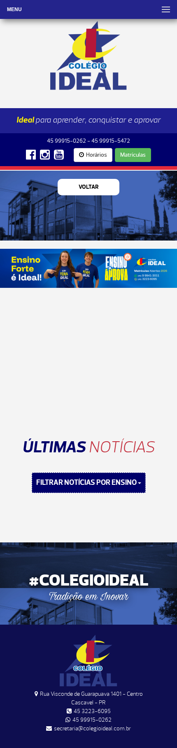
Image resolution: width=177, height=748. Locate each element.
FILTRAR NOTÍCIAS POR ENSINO (87, 482)
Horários (96, 154)
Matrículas (133, 154)
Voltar (89, 186)
